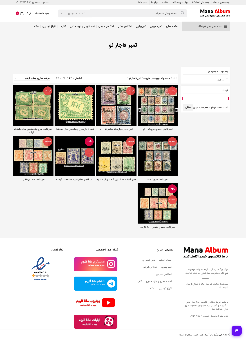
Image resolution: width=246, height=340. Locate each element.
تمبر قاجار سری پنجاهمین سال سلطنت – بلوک (33, 130)
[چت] (237, 331)
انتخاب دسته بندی (77, 13)
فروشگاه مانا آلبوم (213, 335)
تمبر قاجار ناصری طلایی (33, 179)
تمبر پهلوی (166, 267)
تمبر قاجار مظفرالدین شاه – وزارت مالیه (116, 179)
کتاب (139, 281)
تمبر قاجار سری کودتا (157, 179)
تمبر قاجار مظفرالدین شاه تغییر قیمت (74, 179)
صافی (188, 107)
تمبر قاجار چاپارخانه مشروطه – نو (116, 129)
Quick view (140, 91)
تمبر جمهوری (148, 260)
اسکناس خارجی (164, 274)
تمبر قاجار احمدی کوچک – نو (158, 129)
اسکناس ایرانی (150, 267)
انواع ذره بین (165, 288)
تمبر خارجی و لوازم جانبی (159, 281)
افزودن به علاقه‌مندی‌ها (140, 99)
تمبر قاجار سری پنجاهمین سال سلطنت (74, 129)
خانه (175, 78)
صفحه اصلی (165, 260)
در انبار (220, 80)
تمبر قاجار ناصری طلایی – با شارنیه (157, 227)
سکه (152, 288)
